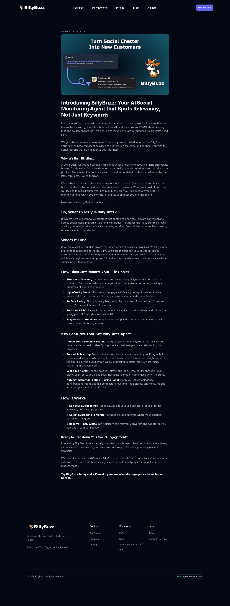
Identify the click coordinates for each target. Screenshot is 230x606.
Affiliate (152, 7)
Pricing (120, 7)
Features (78, 7)
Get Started (204, 7)
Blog (136, 7)
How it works (99, 7)
